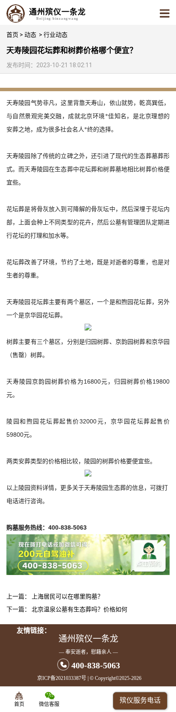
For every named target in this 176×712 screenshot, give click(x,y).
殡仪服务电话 (140, 700)
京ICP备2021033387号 (61, 678)
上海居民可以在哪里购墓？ (67, 596)
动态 (30, 34)
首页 (12, 34)
